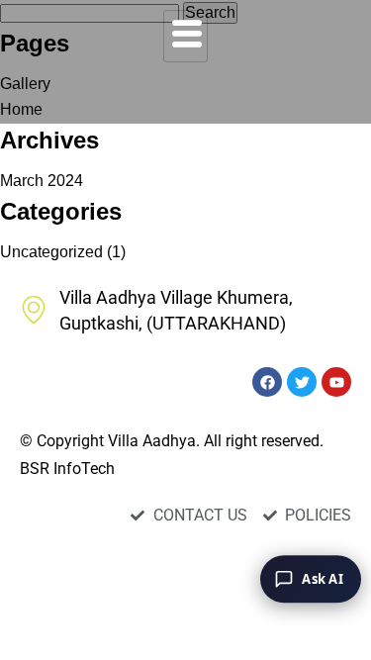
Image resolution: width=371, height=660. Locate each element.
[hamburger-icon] (185, 36)
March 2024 (41, 180)
